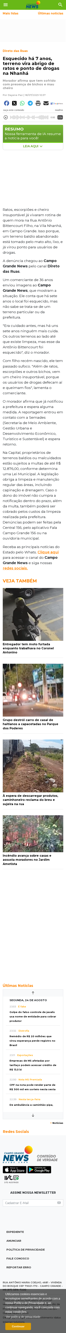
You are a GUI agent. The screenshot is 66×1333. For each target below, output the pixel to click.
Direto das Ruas (15, 51)
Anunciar (13, 1240)
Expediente (15, 1232)
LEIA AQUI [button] (31, 146)
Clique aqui (48, 552)
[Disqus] (33, 924)
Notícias (56, 1123)
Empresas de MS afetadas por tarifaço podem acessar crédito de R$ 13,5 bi (33, 1065)
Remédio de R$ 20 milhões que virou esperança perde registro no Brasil (32, 1041)
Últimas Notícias (18, 985)
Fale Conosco (17, 1258)
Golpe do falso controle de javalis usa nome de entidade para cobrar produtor (33, 1016)
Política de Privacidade (25, 1249)
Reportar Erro (18, 1267)
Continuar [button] (18, 1326)
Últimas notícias (50, 13)
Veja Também (20, 581)
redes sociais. (15, 568)
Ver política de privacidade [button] (23, 1316)
